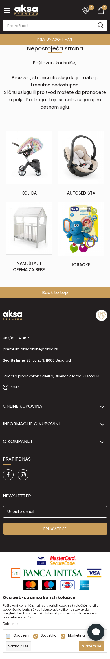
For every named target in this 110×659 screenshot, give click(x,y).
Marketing (76, 635)
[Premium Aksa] (26, 9)
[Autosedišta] (81, 157)
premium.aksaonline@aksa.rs (30, 349)
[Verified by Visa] (41, 560)
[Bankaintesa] (47, 572)
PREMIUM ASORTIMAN (54, 39)
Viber (14, 387)
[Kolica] (29, 157)
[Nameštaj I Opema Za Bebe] (29, 228)
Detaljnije (10, 624)
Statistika (49, 635)
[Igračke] (81, 229)
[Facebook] (8, 475)
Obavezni (21, 635)
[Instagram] (23, 475)
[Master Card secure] (63, 560)
